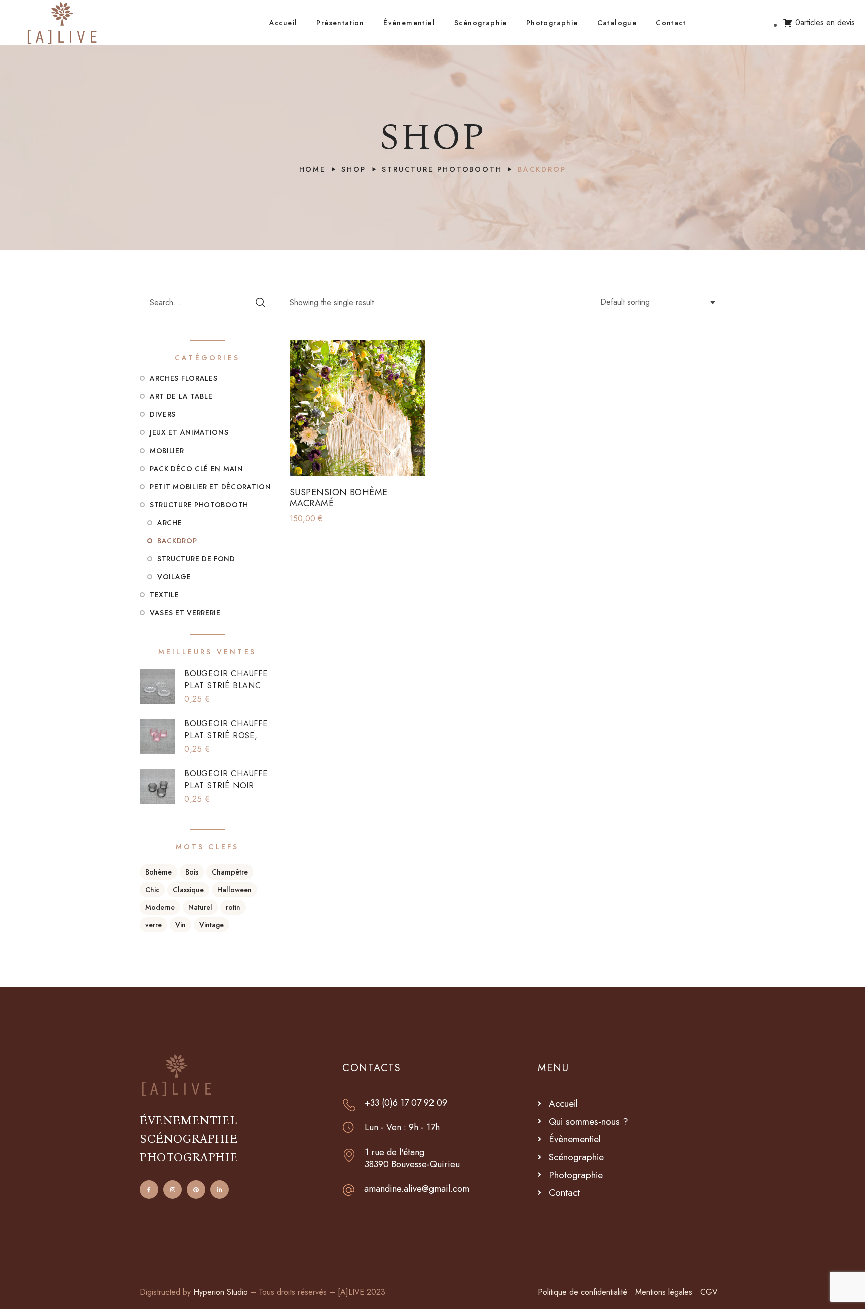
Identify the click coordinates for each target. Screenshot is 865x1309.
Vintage (211, 925)
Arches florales (184, 378)
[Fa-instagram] (172, 1189)
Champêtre (230, 872)
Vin (180, 925)
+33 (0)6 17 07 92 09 (406, 1102)
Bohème (158, 872)
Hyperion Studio (220, 1292)
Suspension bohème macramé (339, 498)
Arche (169, 523)
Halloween (234, 890)
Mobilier (167, 451)
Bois (191, 872)
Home (312, 169)
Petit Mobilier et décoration (210, 487)
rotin (233, 907)
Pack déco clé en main (196, 469)
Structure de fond (196, 559)
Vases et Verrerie (185, 613)
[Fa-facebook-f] (149, 1189)
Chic (152, 890)
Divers (163, 414)
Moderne (160, 907)
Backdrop (177, 541)
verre (153, 925)
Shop (353, 169)
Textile (164, 595)
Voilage (174, 577)
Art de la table (181, 396)
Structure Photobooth (442, 169)
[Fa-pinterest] (196, 1189)
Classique (188, 890)
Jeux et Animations (189, 432)
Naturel (200, 907)
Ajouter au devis (365, 461)
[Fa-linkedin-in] (219, 1189)
